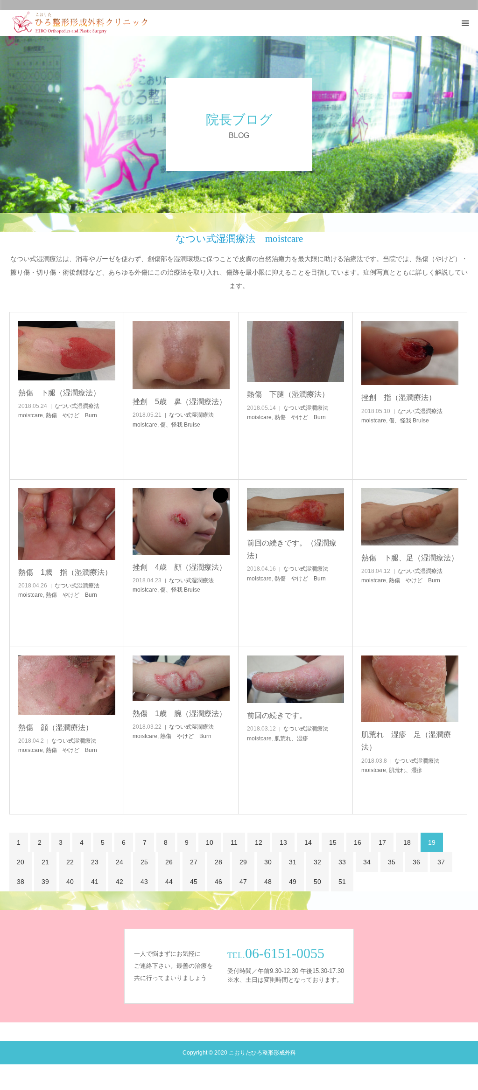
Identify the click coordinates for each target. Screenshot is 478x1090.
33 (342, 862)
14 (308, 842)
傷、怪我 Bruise (180, 424)
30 (268, 862)
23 (94, 862)
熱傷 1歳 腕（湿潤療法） (179, 713)
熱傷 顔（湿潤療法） (55, 727)
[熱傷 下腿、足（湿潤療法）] (409, 516)
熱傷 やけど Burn (71, 415)
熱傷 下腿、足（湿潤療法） (409, 558)
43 (144, 881)
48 (268, 881)
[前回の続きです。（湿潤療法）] (295, 509)
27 (193, 862)
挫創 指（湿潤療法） (398, 397)
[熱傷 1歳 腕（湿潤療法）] (181, 678)
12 (258, 842)
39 (45, 881)
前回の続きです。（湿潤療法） (292, 549)
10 (209, 842)
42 (119, 881)
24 (119, 862)
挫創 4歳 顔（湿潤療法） (179, 567)
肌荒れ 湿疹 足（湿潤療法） (406, 741)
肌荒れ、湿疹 (291, 738)
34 (367, 862)
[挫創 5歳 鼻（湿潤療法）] (181, 355)
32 (317, 862)
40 (70, 881)
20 (20, 862)
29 (243, 862)
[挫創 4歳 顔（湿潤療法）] (181, 521)
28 (218, 862)
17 (382, 842)
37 (441, 862)
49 (292, 881)
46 (218, 881)
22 (70, 862)
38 (20, 881)
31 (292, 862)
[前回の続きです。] (295, 679)
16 (357, 842)
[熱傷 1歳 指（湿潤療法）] (66, 524)
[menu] (465, 23)
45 (193, 881)
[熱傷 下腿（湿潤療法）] (66, 350)
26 (169, 862)
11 (234, 842)
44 (169, 881)
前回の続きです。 (277, 715)
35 (391, 862)
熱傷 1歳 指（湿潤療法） (65, 572)
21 (45, 862)
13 (283, 842)
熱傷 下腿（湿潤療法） (59, 393)
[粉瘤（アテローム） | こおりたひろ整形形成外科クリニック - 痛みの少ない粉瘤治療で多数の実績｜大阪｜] (79, 23)
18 (407, 842)
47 (243, 881)
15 (333, 842)
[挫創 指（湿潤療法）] (409, 353)
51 (342, 881)
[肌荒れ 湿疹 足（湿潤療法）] (409, 688)
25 (144, 862)
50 (317, 881)
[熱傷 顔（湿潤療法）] (66, 685)
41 (94, 881)
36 (416, 862)
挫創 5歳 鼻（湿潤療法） (179, 402)
